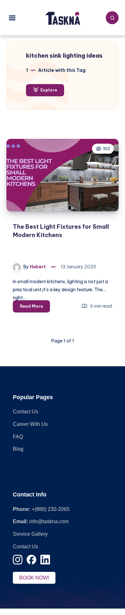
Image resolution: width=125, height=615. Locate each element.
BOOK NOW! (34, 578)
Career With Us (30, 424)
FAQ (18, 436)
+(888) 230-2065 (51, 509)
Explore (48, 89)
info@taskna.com (49, 521)
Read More (35, 307)
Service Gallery (30, 534)
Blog (18, 449)
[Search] (112, 17)
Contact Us (25, 411)
